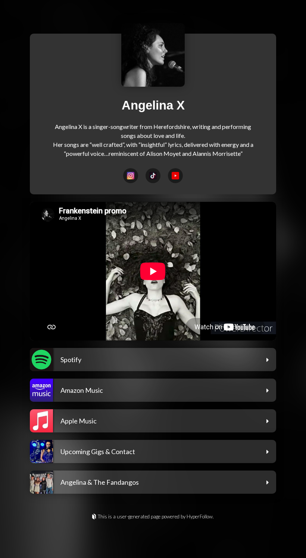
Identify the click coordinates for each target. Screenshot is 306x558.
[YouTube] (175, 175)
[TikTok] (153, 175)
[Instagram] (130, 175)
